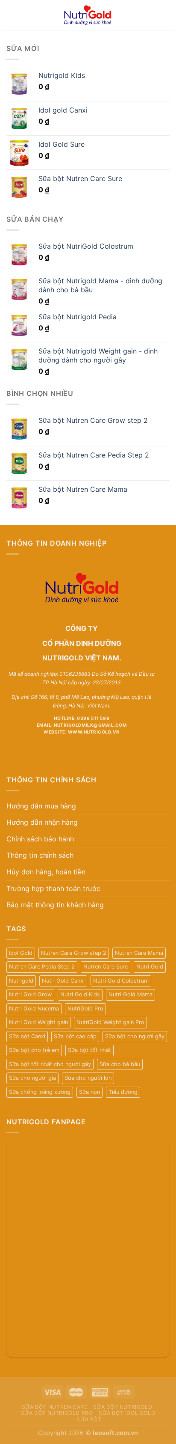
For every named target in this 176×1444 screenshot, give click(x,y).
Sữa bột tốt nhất (89, 1050)
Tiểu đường (123, 1092)
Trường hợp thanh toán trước (53, 888)
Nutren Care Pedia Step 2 (42, 966)
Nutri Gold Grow (30, 994)
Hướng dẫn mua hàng (41, 806)
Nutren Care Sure (105, 966)
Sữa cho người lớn (88, 1078)
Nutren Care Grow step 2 (73, 953)
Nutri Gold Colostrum (121, 981)
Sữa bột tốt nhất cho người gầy (50, 1064)
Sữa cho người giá (32, 1078)
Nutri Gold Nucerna (34, 1008)
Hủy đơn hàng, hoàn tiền (45, 872)
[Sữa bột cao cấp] (88, 15)
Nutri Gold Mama (131, 994)
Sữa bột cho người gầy (134, 1036)
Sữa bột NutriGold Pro (57, 1413)
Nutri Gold (149, 966)
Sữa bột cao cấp (75, 1036)
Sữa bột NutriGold (122, 1407)
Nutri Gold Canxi (63, 981)
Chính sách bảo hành (40, 839)
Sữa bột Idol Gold (127, 1413)
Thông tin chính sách (39, 855)
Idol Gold (20, 953)
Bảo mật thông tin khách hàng (55, 904)
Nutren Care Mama (139, 953)
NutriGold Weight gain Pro (110, 1022)
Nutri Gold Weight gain (38, 1022)
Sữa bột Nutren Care (55, 1407)
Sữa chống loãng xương (39, 1092)
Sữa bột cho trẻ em (34, 1050)
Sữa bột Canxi (27, 1036)
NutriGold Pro (85, 1008)
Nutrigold (21, 981)
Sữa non (89, 1092)
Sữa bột (88, 1419)
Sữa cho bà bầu (120, 1064)
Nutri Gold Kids (80, 994)
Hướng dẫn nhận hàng (42, 822)
